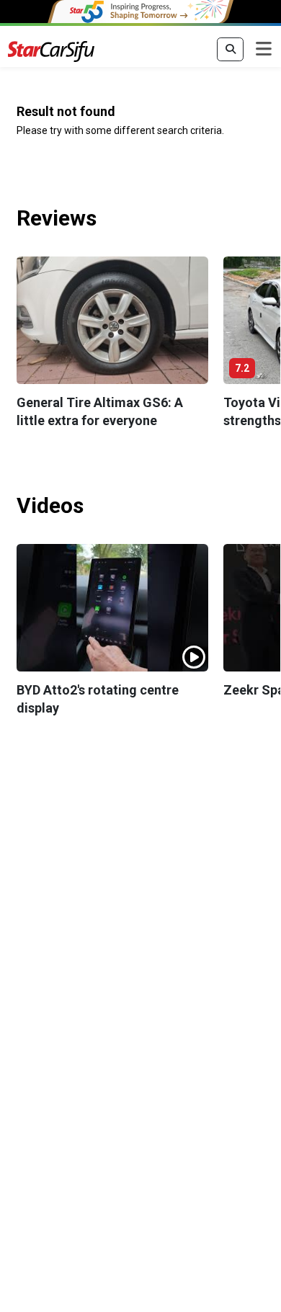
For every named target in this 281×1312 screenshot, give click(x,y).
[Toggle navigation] (263, 49)
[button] (113, 320)
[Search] (230, 49)
